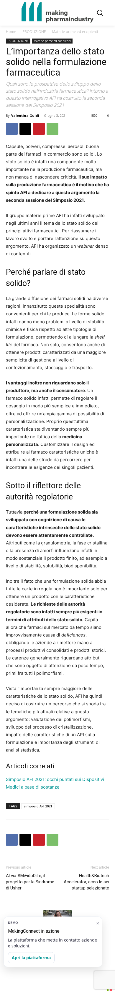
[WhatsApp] (52, 129)
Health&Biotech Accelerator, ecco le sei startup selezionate (86, 882)
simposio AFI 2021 (38, 806)
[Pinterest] (39, 129)
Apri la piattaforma (31, 957)
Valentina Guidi (25, 115)
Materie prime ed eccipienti (75, 31)
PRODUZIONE (34, 31)
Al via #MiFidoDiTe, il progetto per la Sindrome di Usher (30, 882)
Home (11, 31)
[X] (25, 129)
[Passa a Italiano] (109, 989)
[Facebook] (12, 129)
